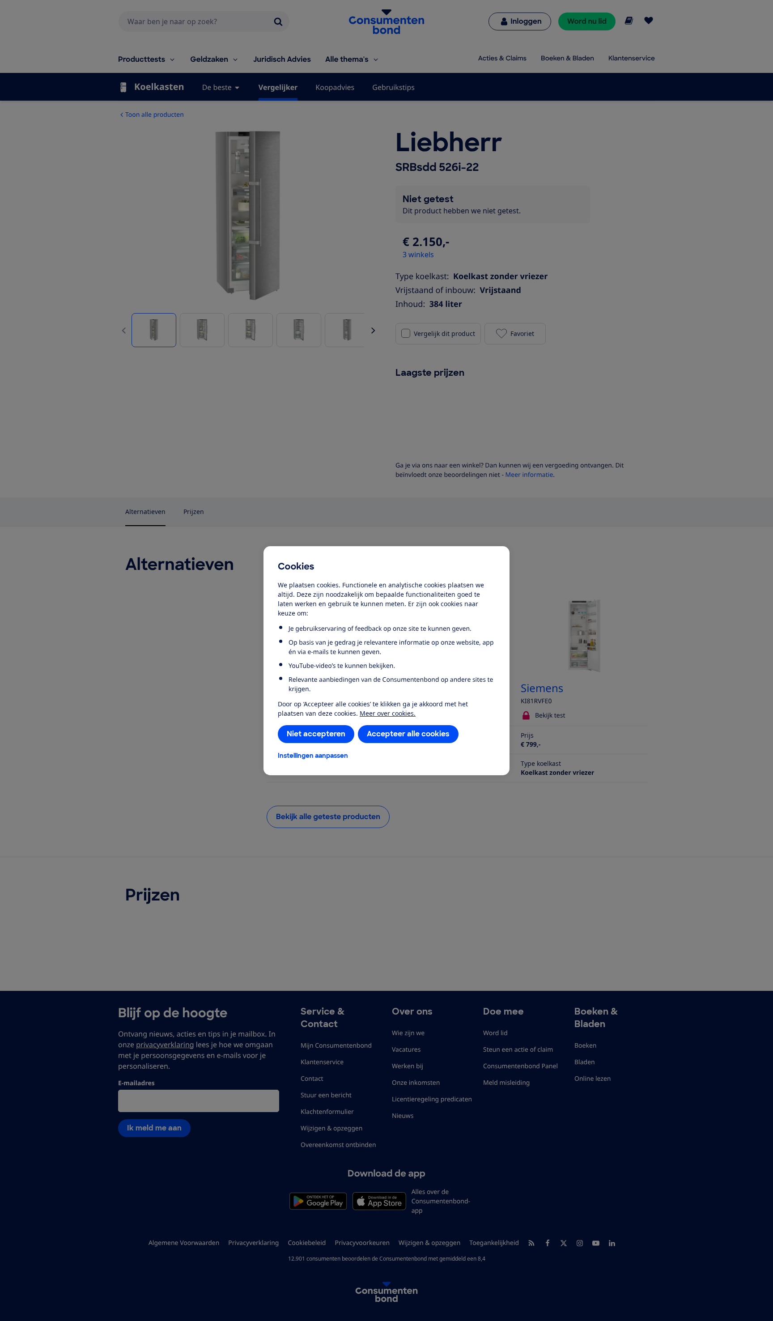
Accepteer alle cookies (408, 734)
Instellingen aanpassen (313, 756)
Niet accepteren (316, 734)
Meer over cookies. (388, 713)
